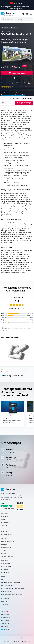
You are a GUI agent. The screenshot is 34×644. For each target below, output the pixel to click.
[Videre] (31, 414)
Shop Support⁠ (5, 604)
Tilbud (4, 612)
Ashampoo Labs (6, 547)
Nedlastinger (5, 614)
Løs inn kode (5, 620)
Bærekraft (4, 544)
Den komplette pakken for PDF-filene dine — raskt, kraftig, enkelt (16, 8)
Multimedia (4, 516)
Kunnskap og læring (7, 534)
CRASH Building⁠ (6, 556)
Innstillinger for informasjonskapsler (12, 588)
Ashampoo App (6, 617)
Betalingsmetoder (6, 591)
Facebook (16, 641)
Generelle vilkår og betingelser (10, 582)
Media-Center (5, 572)
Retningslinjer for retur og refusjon (12, 594)
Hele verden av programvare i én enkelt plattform (12, 421)
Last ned (17, 78)
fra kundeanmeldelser (20, 87)
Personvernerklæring (8, 585)
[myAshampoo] (23, 14)
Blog (7, 641)
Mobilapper (4, 531)
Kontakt (3, 553)
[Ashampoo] (8, 489)
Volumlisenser (5, 563)
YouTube (27, 641)
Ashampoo (5, 629)
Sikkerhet (4, 525)
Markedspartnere (6, 566)
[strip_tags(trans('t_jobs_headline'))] (20, 506)
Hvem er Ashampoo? (7, 541)
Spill (2, 528)
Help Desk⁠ (4, 601)
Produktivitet (5, 522)
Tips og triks (5, 623)
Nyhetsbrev (4, 626)
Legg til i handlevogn (18, 73)
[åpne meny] (31, 14)
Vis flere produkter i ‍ (20, 98)
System (3, 519)
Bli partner (4, 569)
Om (2, 579)
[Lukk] (32, 1)
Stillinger (4, 550)
